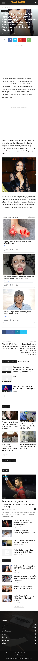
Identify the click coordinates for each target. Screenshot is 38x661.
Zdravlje (4, 643)
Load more (18, 606)
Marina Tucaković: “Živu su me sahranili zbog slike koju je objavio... (24, 598)
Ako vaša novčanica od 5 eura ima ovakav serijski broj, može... (28, 446)
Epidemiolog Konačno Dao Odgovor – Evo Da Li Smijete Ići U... (27, 426)
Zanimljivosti (6, 640)
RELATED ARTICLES (9, 361)
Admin (4, 509)
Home (3, 7)
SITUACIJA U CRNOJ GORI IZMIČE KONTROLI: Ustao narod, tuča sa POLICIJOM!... (25, 578)
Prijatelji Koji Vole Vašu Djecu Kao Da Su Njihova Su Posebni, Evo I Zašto (10, 346)
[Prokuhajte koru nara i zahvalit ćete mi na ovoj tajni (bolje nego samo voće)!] (7, 369)
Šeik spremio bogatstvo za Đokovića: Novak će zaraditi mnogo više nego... (18, 504)
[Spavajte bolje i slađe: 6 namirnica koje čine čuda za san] (7, 533)
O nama (26, 653)
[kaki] (7, 378)
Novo (4, 498)
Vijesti (4, 634)
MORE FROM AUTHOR (25, 361)
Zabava (4, 637)
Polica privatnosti (11, 653)
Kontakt (20, 653)
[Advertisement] (19, 61)
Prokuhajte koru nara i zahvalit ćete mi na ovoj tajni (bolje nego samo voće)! (24, 369)
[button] (35, 2)
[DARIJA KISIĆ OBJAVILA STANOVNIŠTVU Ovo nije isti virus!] (7, 388)
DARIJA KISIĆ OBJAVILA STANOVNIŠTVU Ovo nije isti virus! (24, 388)
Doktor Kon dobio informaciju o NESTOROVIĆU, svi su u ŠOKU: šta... (24, 568)
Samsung (6, 33)
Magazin (5, 391)
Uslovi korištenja (18, 655)
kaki (14, 377)
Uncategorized (10, 7)
